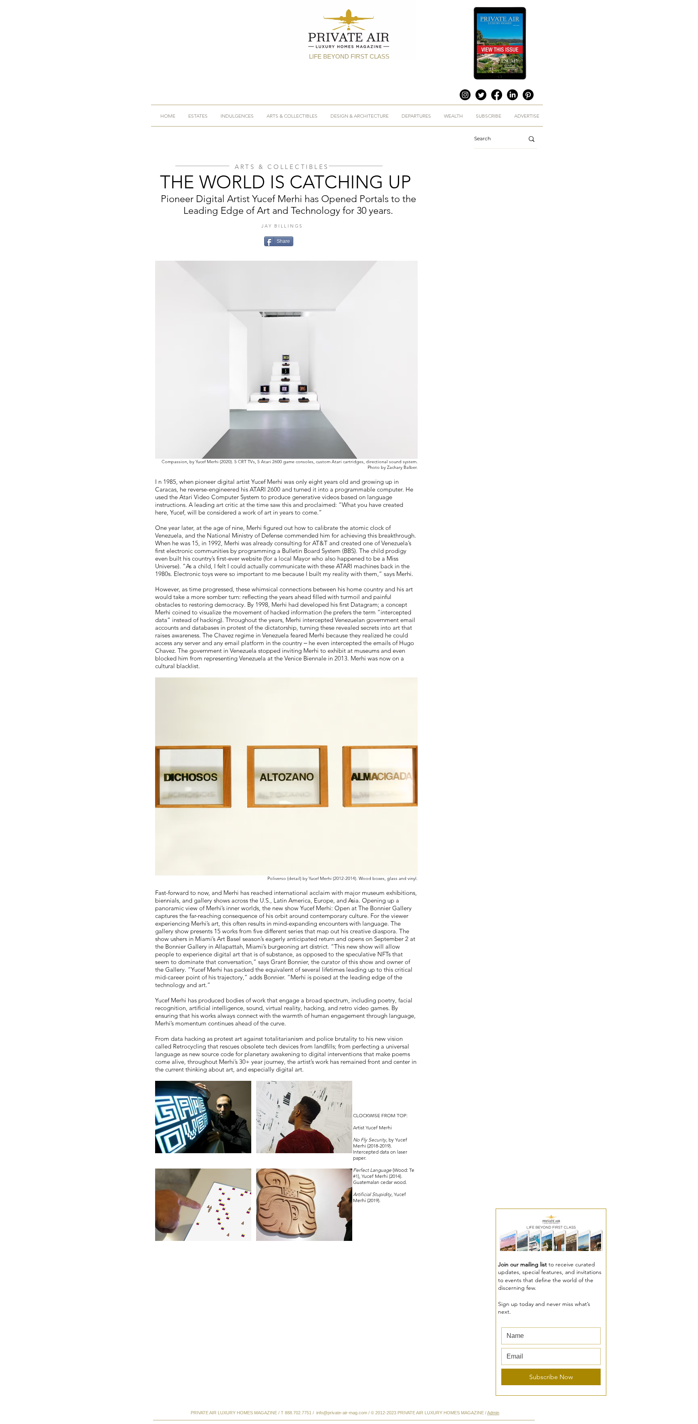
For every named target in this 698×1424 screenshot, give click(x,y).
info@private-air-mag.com (341, 1412)
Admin (493, 1412)
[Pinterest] (528, 94)
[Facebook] (496, 94)
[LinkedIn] (512, 94)
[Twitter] (480, 94)
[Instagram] (465, 94)
